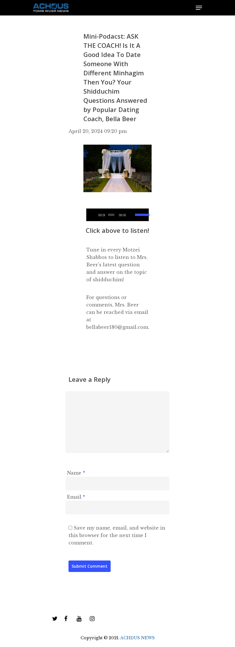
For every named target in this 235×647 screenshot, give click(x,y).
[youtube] (79, 619)
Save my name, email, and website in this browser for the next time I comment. (116, 535)
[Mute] (131, 215)
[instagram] (92, 619)
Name (76, 473)
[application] (117, 215)
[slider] (140, 213)
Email (76, 497)
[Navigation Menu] (199, 8)
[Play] (93, 215)
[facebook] (65, 619)
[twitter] (55, 619)
